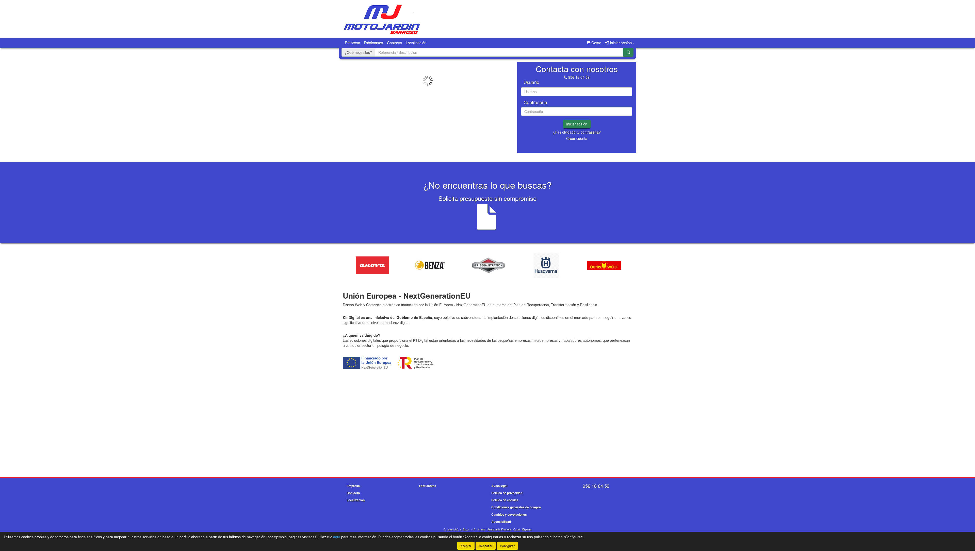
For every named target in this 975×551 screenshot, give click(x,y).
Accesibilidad (501, 521)
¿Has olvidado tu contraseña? (577, 132)
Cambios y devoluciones (509, 514)
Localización (416, 42)
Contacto (394, 42)
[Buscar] (628, 52)
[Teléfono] (565, 77)
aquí (336, 536)
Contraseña (535, 102)
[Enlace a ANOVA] (346, 265)
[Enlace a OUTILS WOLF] (578, 265)
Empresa (352, 42)
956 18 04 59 (579, 77)
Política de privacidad (506, 493)
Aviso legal (499, 485)
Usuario (531, 82)
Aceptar (466, 546)
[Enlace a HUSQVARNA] (520, 265)
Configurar (507, 546)
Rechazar (485, 546)
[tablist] (427, 104)
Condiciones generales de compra (516, 507)
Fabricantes (373, 42)
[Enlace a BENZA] (404, 265)
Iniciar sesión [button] (620, 42)
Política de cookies (504, 500)
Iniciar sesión (576, 123)
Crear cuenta (576, 138)
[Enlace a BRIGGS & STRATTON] (462, 265)
